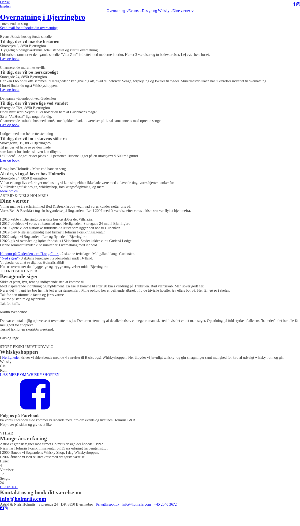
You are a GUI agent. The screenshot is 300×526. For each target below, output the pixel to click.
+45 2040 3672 (165, 504)
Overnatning (116, 11)
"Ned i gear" (9, 258)
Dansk (5, 2)
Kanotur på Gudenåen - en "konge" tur (29, 254)
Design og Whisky (155, 11)
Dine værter (181, 11)
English (5, 6)
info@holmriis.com (136, 504)
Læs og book (9, 59)
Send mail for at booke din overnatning (29, 28)
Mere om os (9, 191)
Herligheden (11, 357)
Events (133, 11)
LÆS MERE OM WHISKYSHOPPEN (30, 375)
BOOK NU (9, 487)
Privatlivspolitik (107, 504)
